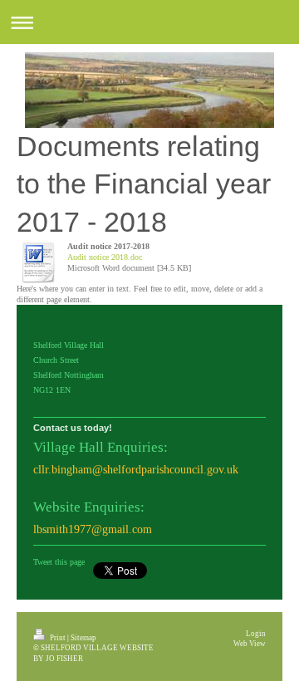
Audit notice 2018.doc (104, 257)
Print (57, 638)
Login (256, 634)
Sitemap (83, 638)
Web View (249, 643)
